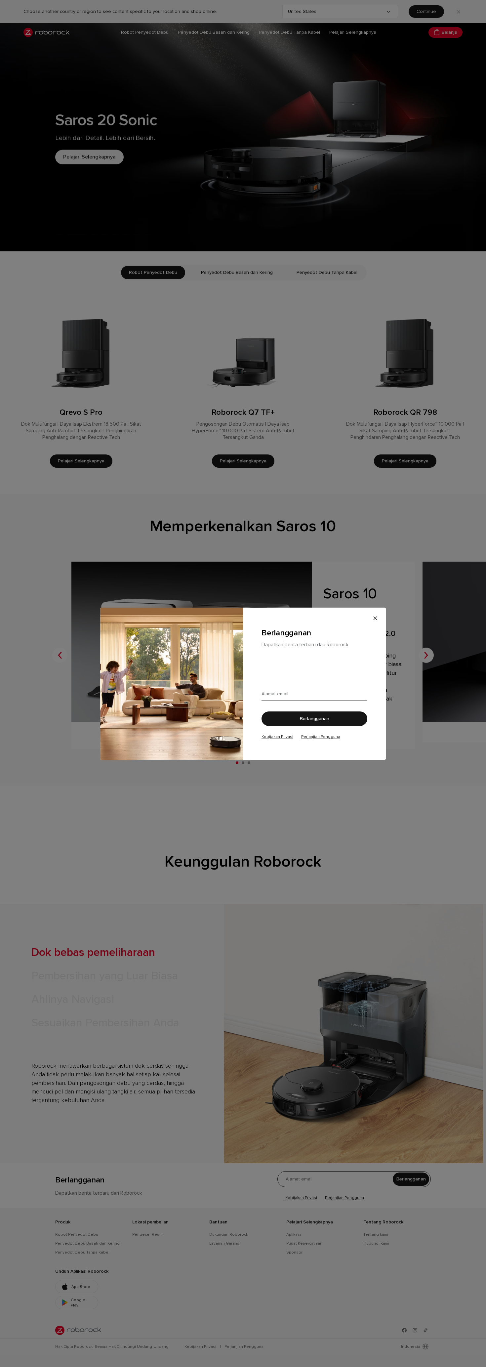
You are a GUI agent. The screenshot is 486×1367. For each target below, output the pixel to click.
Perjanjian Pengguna (320, 736)
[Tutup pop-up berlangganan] (375, 618)
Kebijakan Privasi (277, 736)
